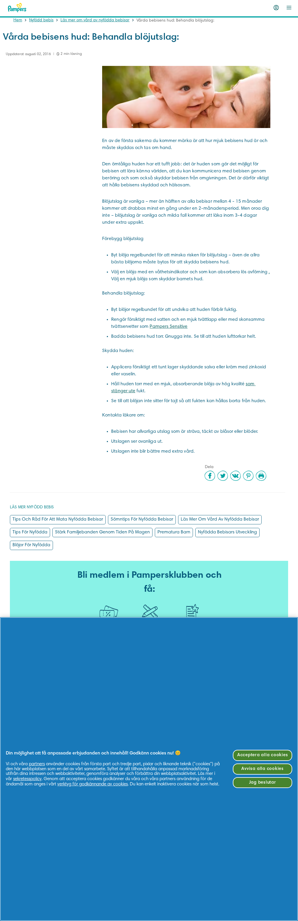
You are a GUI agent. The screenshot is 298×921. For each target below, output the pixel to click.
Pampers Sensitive (168, 326)
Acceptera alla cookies (262, 755)
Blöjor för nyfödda (31, 545)
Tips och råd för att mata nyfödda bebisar (58, 519)
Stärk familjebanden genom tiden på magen (102, 532)
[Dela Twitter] (222, 475)
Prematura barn (173, 532)
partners (37, 764)
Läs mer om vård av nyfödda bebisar (95, 20)
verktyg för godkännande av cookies (92, 784)
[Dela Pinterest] (248, 475)
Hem (17, 20)
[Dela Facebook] (209, 475)
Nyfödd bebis (41, 20)
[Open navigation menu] (289, 7)
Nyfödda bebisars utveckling (227, 532)
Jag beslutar (262, 782)
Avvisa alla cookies (262, 769)
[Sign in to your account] (276, 7)
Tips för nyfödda (30, 532)
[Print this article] (261, 475)
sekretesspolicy (27, 779)
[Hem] (17, 7)
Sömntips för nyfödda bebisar (142, 519)
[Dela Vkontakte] (235, 475)
